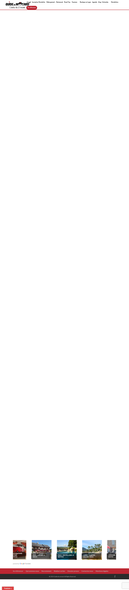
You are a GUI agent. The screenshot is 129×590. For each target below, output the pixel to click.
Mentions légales (102, 571)
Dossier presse (73, 571)
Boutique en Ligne (85, 2)
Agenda (94, 2)
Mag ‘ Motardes (103, 2)
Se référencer (32, 7)
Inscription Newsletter (38, 2)
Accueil (29, 2)
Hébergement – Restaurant (54, 2)
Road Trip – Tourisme (70, 2)
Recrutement (46, 571)
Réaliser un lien (59, 571)
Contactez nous (87, 571)
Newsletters (114, 2)
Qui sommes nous (32, 571)
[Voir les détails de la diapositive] (35, 550)
